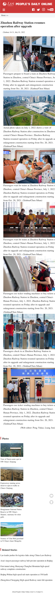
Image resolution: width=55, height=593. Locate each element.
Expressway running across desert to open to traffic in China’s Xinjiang (10, 485)
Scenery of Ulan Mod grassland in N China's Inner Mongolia (12, 539)
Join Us (33, 592)
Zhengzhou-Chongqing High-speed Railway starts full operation (26, 580)
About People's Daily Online (20, 592)
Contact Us (39, 592)
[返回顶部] (51, 502)
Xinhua (6, 32)
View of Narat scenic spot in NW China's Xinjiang (11, 460)
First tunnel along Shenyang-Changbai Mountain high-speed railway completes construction (25, 567)
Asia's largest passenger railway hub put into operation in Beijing (27, 560)
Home (3, 15)
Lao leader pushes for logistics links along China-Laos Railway (26, 555)
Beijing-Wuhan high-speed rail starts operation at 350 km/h (24, 574)
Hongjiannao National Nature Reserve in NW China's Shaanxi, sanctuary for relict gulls (11, 513)
